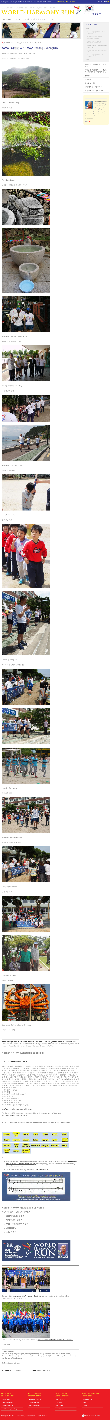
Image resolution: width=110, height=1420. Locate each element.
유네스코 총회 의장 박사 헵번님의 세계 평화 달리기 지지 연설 (96, 71)
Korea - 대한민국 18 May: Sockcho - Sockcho (97, 32)
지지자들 (88, 79)
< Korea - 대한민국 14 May (11, 1370)
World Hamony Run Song (9, 1409)
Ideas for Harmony (34, 1406)
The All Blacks (60, 1409)
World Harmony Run (41, 10)
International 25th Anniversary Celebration (27, 1296)
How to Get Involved (35, 1399)
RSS (105, 1)
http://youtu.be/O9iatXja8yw (16, 1061)
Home (8, 43)
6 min (47, 1170)
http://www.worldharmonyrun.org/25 (14, 1115)
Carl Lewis (59, 1402)
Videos (85, 1402)
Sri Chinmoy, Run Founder (65, 2)
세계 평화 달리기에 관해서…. (95, 91)
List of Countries (7, 1399)
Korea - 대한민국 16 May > (40, 1370)
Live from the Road (11, 19)
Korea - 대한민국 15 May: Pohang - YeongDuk (97, 46)
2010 (87, 60)
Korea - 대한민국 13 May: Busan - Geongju (97, 55)
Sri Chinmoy (98, 102)
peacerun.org (89, 118)
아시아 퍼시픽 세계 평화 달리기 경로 (38, 19)
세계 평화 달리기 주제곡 (93, 87)
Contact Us (86, 1406)
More (87, 121)
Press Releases (87, 1399)
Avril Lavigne (59, 1406)
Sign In (100, 1)
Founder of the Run (7, 1406)
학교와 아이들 (90, 83)
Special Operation (95, 1416)
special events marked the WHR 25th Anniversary (55, 1340)
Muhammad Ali (60, 1399)
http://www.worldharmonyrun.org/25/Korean (17, 1109)
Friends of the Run (7, 1402)
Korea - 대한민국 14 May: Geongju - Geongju (97, 51)
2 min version (39, 1170)
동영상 (87, 76)
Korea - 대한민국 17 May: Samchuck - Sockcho (94, 37)
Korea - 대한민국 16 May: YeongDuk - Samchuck (94, 42)
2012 (87, 29)
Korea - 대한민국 (92, 13)
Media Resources (34, 1402)
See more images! (14, 1363)
